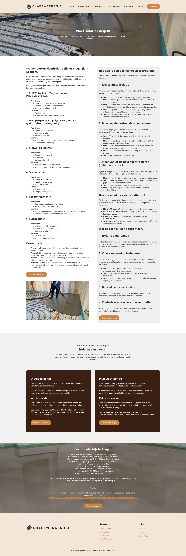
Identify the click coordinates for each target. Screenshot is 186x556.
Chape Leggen (98, 6)
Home (72, 6)
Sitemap (141, 532)
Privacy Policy (143, 536)
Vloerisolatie (128, 6)
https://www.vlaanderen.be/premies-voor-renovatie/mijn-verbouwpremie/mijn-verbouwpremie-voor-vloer (93, 499)
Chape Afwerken (114, 6)
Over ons (140, 6)
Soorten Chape (83, 6)
